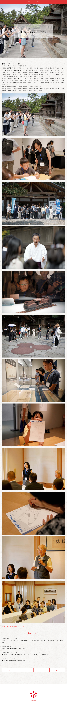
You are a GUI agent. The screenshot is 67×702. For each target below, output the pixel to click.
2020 (41, 670)
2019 (26, 670)
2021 (57, 670)
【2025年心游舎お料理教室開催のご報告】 (14, 660)
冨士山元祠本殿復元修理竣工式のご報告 (13, 648)
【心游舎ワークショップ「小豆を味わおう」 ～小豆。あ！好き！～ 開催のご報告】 (26, 654)
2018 (10, 670)
